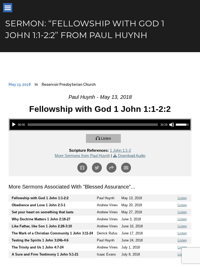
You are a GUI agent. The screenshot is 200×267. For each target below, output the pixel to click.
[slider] (93, 124)
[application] (100, 124)
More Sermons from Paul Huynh (82, 155)
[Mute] (171, 124)
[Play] (13, 124)
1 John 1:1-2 (120, 150)
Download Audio (131, 155)
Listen (106, 138)
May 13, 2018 (20, 84)
